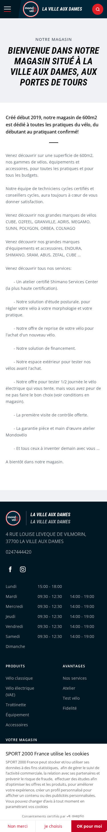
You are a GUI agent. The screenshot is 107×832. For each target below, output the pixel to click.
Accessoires (17, 724)
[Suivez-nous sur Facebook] (10, 569)
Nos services (75, 678)
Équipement (17, 714)
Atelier (69, 688)
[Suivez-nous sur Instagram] (22, 569)
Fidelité (70, 708)
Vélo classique (19, 678)
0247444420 (18, 552)
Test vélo (71, 698)
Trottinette (16, 704)
